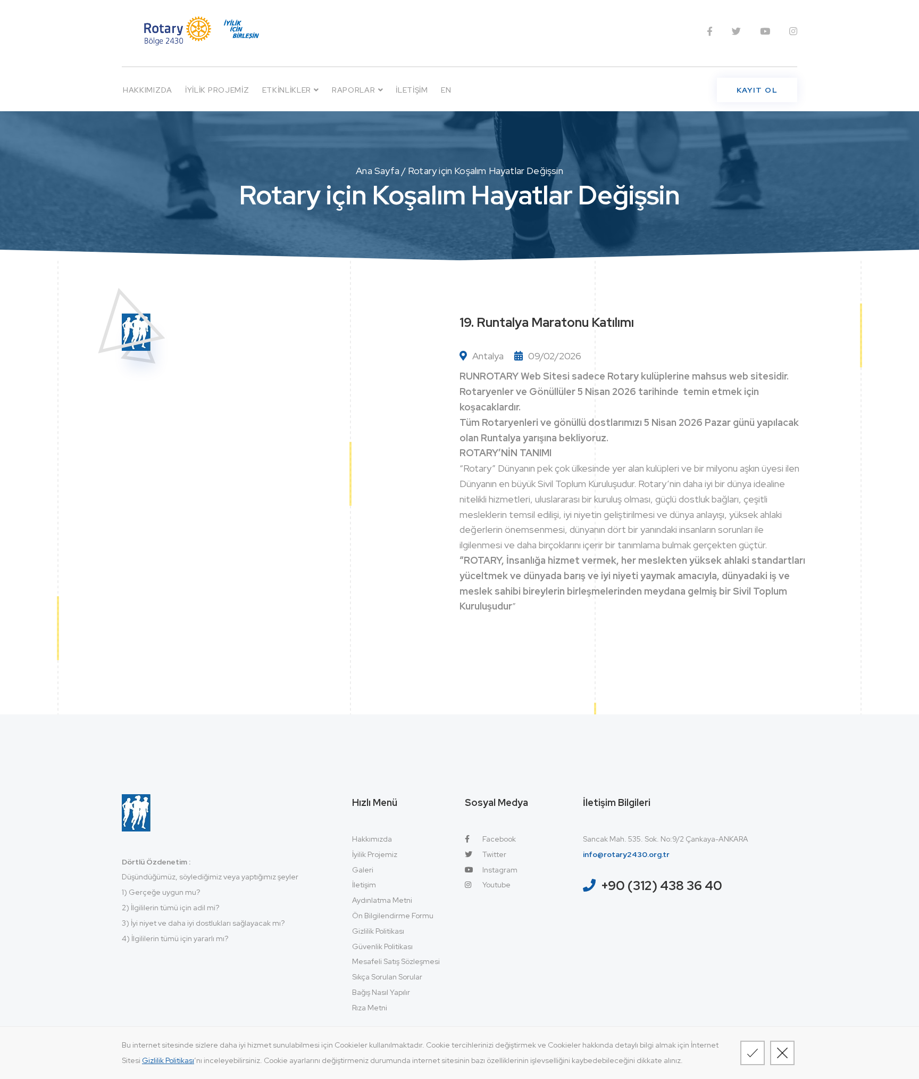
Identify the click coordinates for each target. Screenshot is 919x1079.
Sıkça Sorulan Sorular (387, 977)
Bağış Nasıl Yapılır (381, 992)
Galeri (362, 870)
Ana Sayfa (377, 170)
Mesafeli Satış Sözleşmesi (396, 961)
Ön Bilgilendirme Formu (392, 915)
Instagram (499, 870)
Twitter (493, 854)
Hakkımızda (147, 90)
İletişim (412, 90)
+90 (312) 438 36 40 (661, 885)
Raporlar (353, 90)
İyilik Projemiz (217, 90)
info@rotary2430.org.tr (626, 854)
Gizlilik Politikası (378, 931)
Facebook (498, 839)
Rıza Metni (369, 1007)
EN (446, 90)
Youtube (496, 884)
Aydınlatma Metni (382, 900)
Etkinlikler (287, 90)
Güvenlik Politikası (382, 946)
